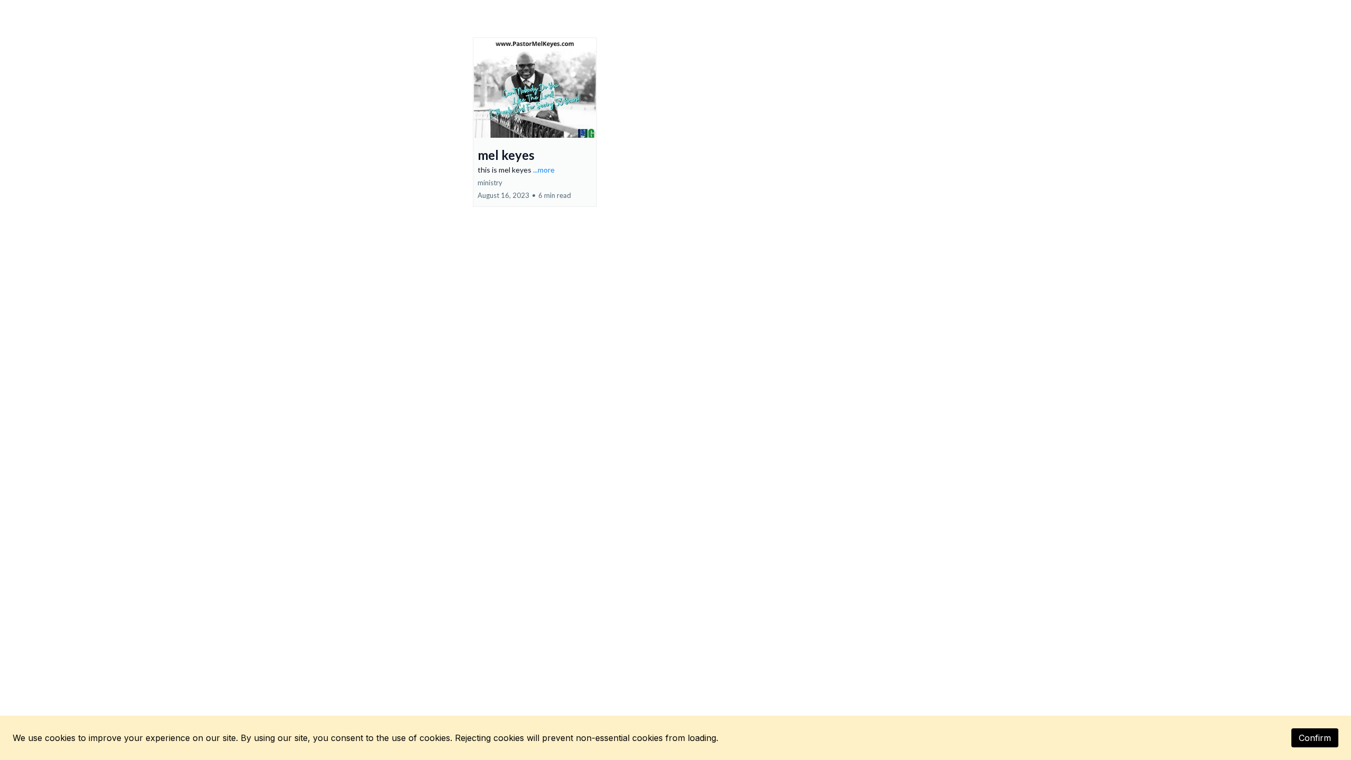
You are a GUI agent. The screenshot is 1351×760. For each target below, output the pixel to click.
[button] (534, 122)
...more (544, 169)
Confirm (1315, 738)
